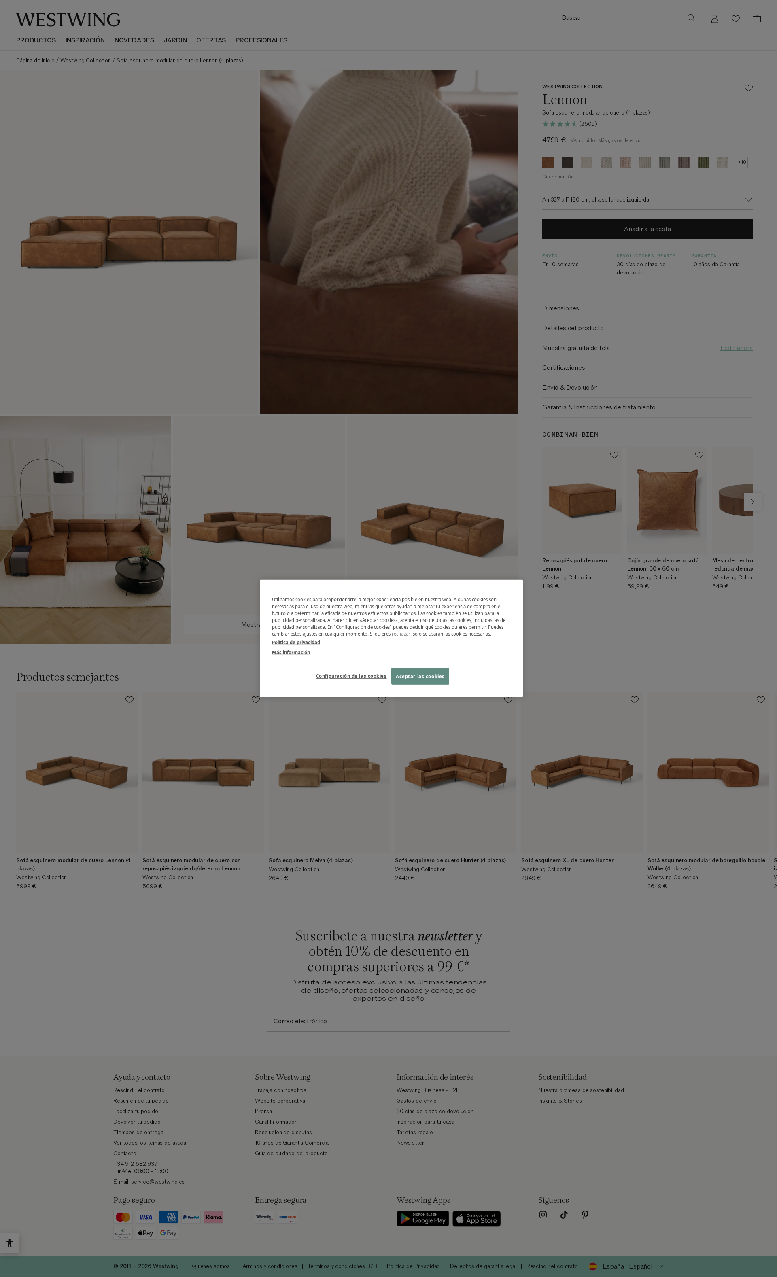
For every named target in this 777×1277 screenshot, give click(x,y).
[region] (391, 638)
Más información (291, 652)
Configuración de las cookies (351, 675)
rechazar (401, 634)
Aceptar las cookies (420, 676)
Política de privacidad (296, 642)
